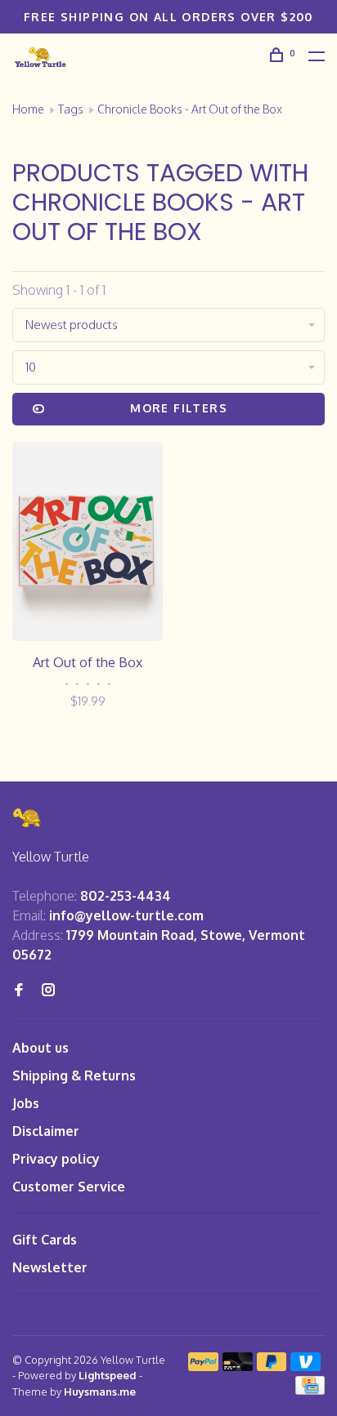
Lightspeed (108, 1375)
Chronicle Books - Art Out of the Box (189, 109)
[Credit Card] (310, 1390)
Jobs (25, 1103)
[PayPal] (203, 1366)
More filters (178, 408)
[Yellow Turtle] (27, 818)
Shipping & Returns (74, 1075)
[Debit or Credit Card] (237, 1366)
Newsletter (50, 1267)
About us (40, 1048)
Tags (70, 109)
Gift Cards (44, 1239)
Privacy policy (56, 1159)
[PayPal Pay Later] (272, 1366)
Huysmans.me (100, 1391)
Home (28, 109)
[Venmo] (305, 1366)
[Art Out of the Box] (87, 544)
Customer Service (68, 1186)
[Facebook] (18, 990)
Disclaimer (45, 1131)
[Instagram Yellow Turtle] (48, 990)
